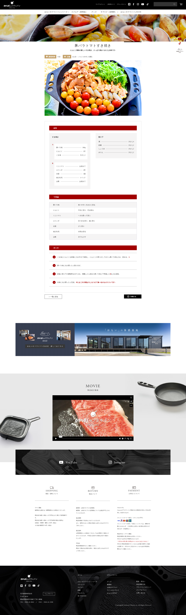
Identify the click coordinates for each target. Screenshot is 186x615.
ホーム (80, 575)
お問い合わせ (140, 593)
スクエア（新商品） (79, 12)
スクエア (81, 587)
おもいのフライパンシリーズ (56, 12)
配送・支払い (140, 581)
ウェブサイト (49, 594)
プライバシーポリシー (143, 587)
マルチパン (81, 593)
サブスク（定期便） (109, 12)
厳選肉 (109, 584)
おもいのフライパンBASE (131, 12)
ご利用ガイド (111, 4)
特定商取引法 (140, 584)
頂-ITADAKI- (82, 596)
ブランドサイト (121, 4)
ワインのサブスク (113, 590)
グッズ (94, 12)
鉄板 (79, 590)
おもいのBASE (112, 593)
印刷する (133, 296)
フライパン (81, 584)
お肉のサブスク (112, 587)
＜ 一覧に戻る (53, 297)
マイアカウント (100, 4)
